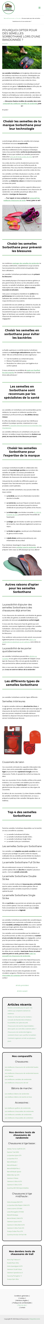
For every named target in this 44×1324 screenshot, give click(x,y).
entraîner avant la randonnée (26, 547)
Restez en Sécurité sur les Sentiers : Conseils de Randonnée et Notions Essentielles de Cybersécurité (20, 1020)
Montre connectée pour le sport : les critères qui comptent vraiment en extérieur (20, 1011)
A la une (5, 44)
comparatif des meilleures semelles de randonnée (20, 103)
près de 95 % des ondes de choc (21, 157)
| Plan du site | (22, 1305)
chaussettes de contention (11, 975)
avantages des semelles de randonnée (25, 263)
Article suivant (22, 991)
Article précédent (22, 985)
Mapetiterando (35, 1319)
